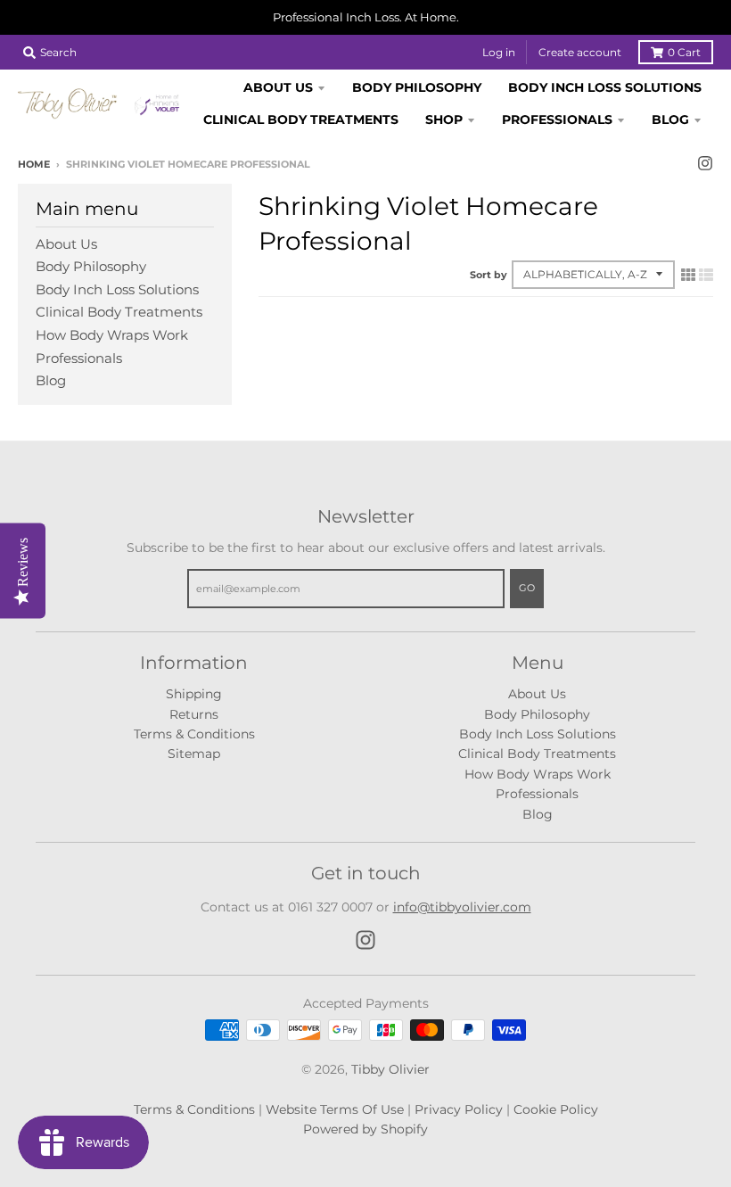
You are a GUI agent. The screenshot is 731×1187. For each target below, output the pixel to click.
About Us (66, 243)
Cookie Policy (555, 1109)
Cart (684, 52)
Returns (193, 714)
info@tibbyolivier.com (462, 907)
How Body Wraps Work (112, 334)
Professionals (79, 358)
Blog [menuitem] (670, 119)
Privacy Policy (459, 1109)
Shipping (194, 694)
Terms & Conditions (194, 734)
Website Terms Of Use (335, 1109)
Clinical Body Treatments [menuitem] (300, 119)
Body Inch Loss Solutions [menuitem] (605, 87)
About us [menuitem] (278, 87)
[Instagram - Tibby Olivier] (705, 163)
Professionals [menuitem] (557, 119)
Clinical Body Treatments (119, 311)
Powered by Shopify (365, 1129)
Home (34, 164)
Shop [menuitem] (444, 119)
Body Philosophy (91, 266)
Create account (579, 52)
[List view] (706, 274)
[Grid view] (688, 274)
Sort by (488, 274)
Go (527, 587)
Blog (51, 380)
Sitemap (194, 754)
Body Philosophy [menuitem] (416, 87)
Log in (498, 52)
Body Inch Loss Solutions (117, 289)
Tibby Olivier (390, 1069)
